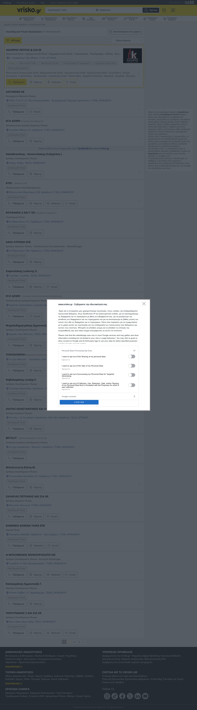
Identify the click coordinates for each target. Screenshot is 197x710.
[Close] (144, 304)
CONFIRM (79, 402)
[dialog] (98, 355)
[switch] (131, 356)
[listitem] (98, 350)
